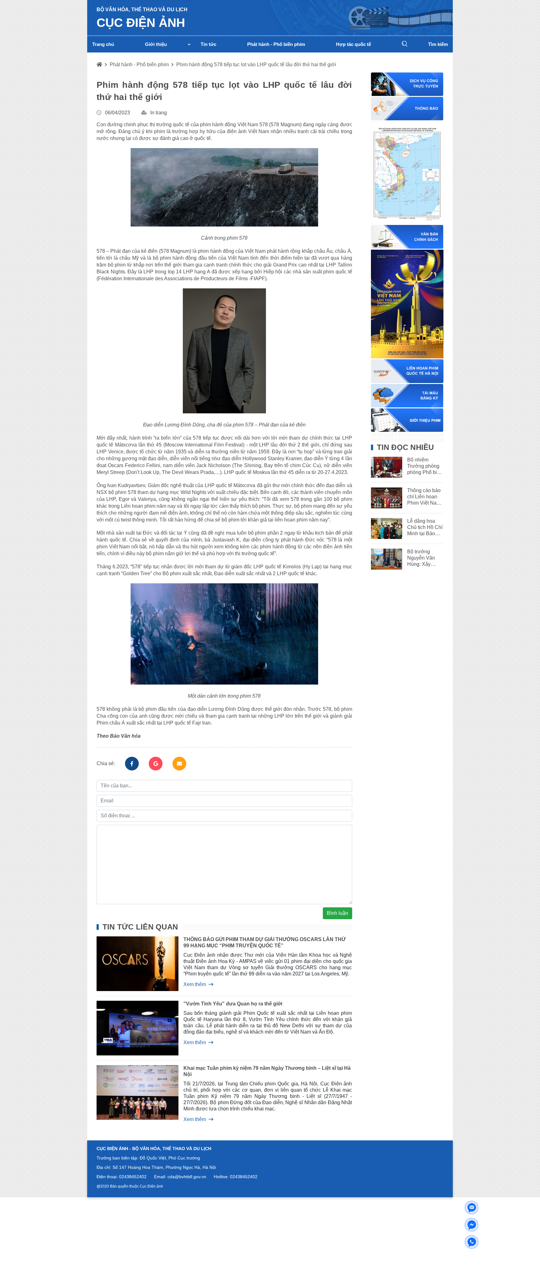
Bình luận (337, 913)
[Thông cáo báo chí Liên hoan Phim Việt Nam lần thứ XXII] (384, 497)
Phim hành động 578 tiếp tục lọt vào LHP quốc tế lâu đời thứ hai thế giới (256, 64)
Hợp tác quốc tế (353, 44)
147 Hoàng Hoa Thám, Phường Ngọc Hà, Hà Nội (167, 1167)
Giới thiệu (156, 44)
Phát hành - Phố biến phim (139, 64)
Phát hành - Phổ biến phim (276, 44)
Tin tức (208, 44)
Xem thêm (194, 984)
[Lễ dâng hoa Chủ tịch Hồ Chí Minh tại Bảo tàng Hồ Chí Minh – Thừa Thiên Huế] (384, 528)
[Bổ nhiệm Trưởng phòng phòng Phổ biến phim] (384, 467)
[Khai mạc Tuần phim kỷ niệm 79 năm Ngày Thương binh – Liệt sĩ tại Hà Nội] (132, 1093)
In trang (158, 112)
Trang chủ (103, 44)
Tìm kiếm (438, 44)
